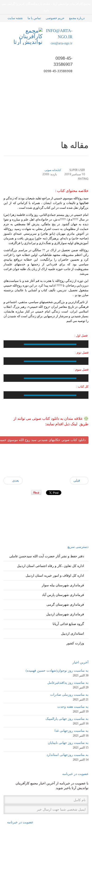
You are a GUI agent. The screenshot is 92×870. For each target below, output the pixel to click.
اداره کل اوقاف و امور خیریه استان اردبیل (55, 575)
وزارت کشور (75, 643)
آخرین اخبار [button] (80, 662)
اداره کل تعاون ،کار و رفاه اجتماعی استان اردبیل (50, 566)
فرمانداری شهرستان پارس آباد (63, 595)
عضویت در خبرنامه (19, 822)
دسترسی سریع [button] (77, 547)
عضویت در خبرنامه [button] (75, 774)
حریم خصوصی (55, 18)
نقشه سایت (15, 18)
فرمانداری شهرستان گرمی (65, 604)
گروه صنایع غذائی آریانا (68, 624)
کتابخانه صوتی (53, 170)
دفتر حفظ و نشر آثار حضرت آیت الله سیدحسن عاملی (46, 556)
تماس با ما (34, 18)
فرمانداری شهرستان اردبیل (65, 614)
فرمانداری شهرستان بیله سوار (63, 585)
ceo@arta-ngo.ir (61, 43)
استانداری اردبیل (72, 633)
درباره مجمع (77, 18)
